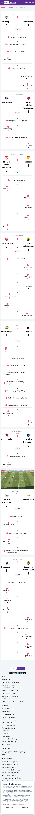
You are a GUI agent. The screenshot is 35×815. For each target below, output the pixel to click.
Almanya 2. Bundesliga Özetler (12, 778)
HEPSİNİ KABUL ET (9, 807)
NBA (3, 754)
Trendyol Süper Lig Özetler (10, 764)
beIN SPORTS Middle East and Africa (13, 701)
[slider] (17, 483)
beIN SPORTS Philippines (10, 696)
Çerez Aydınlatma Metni (12, 804)
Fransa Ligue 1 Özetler (9, 775)
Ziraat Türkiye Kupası (8, 714)
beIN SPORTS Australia (9, 688)
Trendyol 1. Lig (6, 712)
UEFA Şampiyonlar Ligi (9, 720)
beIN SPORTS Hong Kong (10, 691)
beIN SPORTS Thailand (9, 693)
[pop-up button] (28, 486)
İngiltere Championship (9, 739)
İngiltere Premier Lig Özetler (11, 770)
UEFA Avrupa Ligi (7, 722)
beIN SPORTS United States (11, 682)
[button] (10, 2)
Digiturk (4, 677)
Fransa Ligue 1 (6, 731)
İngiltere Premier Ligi (9, 717)
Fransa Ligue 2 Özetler (9, 781)
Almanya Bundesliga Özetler (11, 773)
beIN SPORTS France (8, 685)
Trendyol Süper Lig (8, 709)
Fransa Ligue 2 (6, 744)
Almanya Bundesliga (8, 728)
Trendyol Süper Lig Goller (10, 762)
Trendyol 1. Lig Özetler (9, 767)
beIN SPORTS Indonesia (9, 699)
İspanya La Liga (7, 733)
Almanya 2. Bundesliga (9, 742)
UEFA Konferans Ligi (8, 725)
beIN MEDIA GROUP (8, 680)
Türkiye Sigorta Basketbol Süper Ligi (13, 752)
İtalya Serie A (6, 736)
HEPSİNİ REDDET (25, 807)
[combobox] (9, 8)
